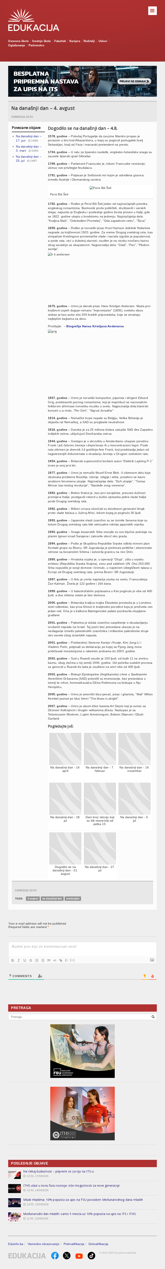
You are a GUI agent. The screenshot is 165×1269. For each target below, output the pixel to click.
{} (66, 960)
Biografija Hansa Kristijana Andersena (95, 326)
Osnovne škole (18, 41)
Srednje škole (41, 41)
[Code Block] (55, 960)
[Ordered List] (37, 960)
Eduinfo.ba (15, 1244)
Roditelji (89, 41)
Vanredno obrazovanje (43, 1244)
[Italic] (19, 960)
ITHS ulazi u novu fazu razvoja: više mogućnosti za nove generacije (71, 1185)
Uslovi (103, 41)
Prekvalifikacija (74, 1244)
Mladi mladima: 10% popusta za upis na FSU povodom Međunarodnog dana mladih (83, 1200)
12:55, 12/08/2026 (36, 1204)
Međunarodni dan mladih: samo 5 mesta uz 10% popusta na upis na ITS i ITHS (79, 1214)
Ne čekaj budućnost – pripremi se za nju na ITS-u (58, 1171)
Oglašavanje (16, 45)
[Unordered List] (43, 960)
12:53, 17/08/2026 (36, 1176)
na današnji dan (52, 898)
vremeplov (73, 898)
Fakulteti (60, 41)
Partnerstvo (36, 45)
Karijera (74, 41)
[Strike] (31, 960)
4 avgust (33, 898)
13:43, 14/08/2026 (36, 1190)
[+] (72, 960)
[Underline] (25, 960)
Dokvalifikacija (98, 1244)
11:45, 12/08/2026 (35, 1218)
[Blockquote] (49, 960)
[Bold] (13, 960)
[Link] (61, 960)
